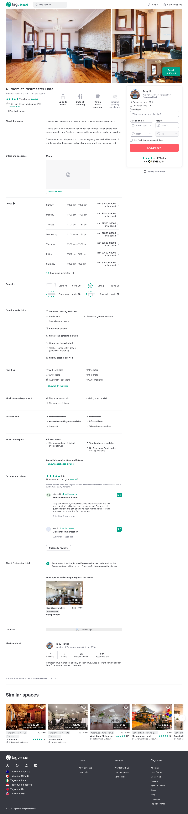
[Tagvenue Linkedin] (35, 765)
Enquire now (154, 147)
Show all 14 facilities (58, 386)
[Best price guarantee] (73, 273)
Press (153, 790)
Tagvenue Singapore (21, 784)
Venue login (120, 777)
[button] (50, 5)
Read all (34, 99)
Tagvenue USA (18, 793)
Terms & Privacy (158, 786)
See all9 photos (171, 71)
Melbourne (19, 678)
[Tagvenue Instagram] (26, 765)
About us (155, 768)
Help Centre (156, 772)
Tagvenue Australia (20, 771)
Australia (9, 678)
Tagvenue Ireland (19, 780)
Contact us (156, 777)
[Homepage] (17, 4)
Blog (153, 795)
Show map (14, 106)
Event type (135, 109)
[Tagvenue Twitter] (7, 765)
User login (83, 772)
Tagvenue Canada (19, 776)
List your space (122, 772)
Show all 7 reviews (58, 548)
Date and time (137, 120)
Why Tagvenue (85, 768)
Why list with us (122, 768)
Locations (155, 799)
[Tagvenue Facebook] (17, 765)
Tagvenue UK (17, 789)
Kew (28, 678)
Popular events (158, 804)
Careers (154, 781)
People (159, 120)
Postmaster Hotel (21, 563)
